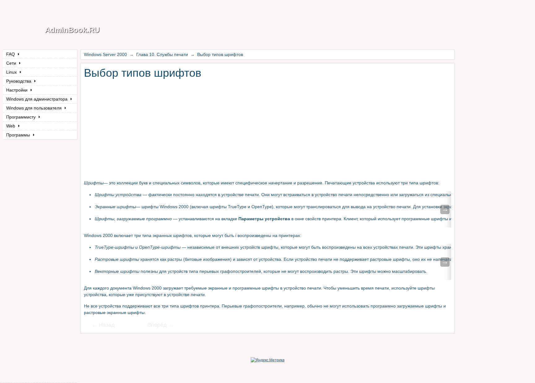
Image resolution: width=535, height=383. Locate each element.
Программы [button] (18, 134)
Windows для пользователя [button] (34, 107)
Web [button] (11, 125)
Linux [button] (12, 72)
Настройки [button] (17, 90)
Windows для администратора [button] (37, 99)
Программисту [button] (21, 116)
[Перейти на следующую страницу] (156, 325)
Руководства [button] (19, 81)
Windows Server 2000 (105, 54)
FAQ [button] (11, 54)
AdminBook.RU (72, 30)
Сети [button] (11, 63)
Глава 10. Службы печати (162, 54)
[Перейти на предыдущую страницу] (107, 325)
